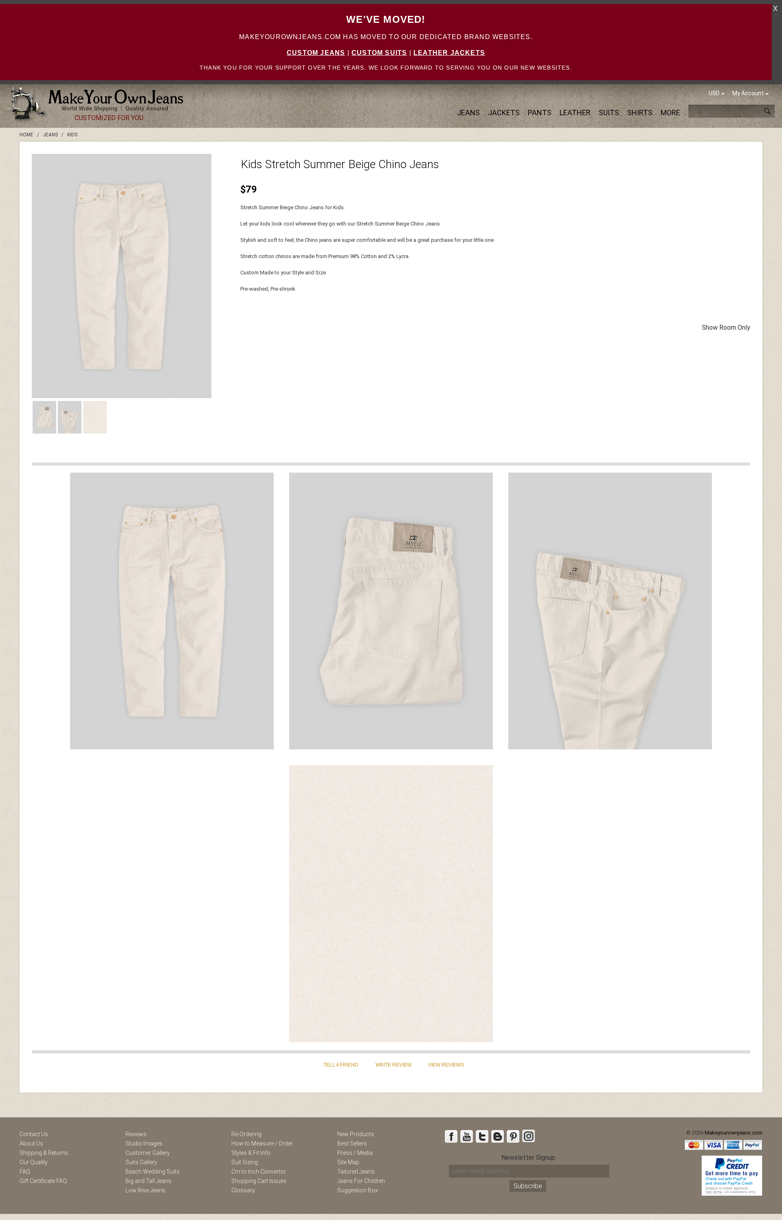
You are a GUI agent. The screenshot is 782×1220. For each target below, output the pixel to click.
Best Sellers (352, 1143)
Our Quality (34, 1162)
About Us (31, 1143)
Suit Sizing (244, 1162)
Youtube (466, 1136)
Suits (609, 112)
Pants (539, 112)
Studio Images (144, 1143)
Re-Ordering (246, 1134)
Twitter (481, 1136)
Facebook (450, 1136)
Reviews (136, 1134)
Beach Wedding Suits (152, 1171)
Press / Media (355, 1153)
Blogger (497, 1136)
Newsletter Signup (528, 1157)
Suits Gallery (141, 1162)
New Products (355, 1134)
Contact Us (34, 1134)
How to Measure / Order (262, 1143)
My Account (748, 93)
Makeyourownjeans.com (733, 1133)
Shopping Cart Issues (258, 1181)
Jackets (504, 112)
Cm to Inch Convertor (258, 1171)
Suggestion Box (357, 1190)
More (670, 112)
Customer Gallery (147, 1153)
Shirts (639, 112)
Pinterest (512, 1136)
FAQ (25, 1171)
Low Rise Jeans (145, 1190)
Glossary (243, 1190)
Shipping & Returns (44, 1153)
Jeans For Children (361, 1181)
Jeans (468, 112)
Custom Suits (379, 52)
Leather (575, 112)
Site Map (348, 1162)
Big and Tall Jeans (148, 1181)
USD (714, 93)
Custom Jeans (316, 52)
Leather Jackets (449, 52)
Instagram (528, 1136)
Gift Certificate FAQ (43, 1181)
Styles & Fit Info (250, 1153)
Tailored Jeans (356, 1171)
